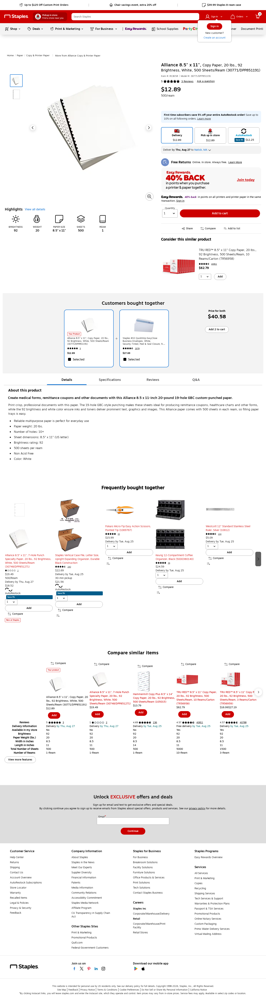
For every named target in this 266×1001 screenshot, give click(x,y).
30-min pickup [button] (63, 578)
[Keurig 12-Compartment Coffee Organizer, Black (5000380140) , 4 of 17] (179, 524)
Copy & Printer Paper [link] (38, 55)
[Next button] (149, 128)
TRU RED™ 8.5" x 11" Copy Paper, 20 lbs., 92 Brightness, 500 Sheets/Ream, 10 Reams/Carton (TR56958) (227, 254)
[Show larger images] (149, 197)
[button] (195, 16)
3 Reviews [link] (187, 81)
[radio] (177, 135)
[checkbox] (88, 359)
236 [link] (155, 722)
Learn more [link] (204, 119)
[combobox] (135, 16)
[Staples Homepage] (16, 16)
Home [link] (10, 55)
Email (101, 817)
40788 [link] (243, 722)
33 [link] (119, 534)
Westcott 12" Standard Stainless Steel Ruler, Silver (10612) (228, 528)
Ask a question (206, 81)
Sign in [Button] (180, 201)
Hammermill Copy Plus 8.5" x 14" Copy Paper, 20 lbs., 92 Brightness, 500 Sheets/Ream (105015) (154, 698)
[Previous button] (33, 128)
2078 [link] (137, 348)
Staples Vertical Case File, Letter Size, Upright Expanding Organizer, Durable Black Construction (77, 559)
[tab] (67, 380)
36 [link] (169, 563)
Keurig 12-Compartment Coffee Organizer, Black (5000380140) (175, 557)
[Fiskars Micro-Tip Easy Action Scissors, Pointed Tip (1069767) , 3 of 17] (129, 510)
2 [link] (17, 570)
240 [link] (69, 567)
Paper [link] (20, 55)
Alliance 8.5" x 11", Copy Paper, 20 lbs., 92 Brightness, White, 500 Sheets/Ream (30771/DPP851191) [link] (88, 341)
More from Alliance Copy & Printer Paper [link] (77, 56)
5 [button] (162, 81)
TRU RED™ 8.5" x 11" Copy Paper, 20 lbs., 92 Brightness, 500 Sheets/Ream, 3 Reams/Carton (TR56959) (240, 697)
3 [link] (80, 348)
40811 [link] (214, 264)
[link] (44, 5)
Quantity (170, 208)
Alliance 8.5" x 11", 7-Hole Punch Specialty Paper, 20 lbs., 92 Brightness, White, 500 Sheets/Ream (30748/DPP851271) (28, 561)
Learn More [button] (235, 162)
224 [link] (219, 534)
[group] (29, 558)
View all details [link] (35, 209)
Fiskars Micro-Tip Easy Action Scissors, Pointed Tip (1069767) (128, 528)
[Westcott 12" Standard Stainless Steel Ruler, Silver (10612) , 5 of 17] (229, 510)
